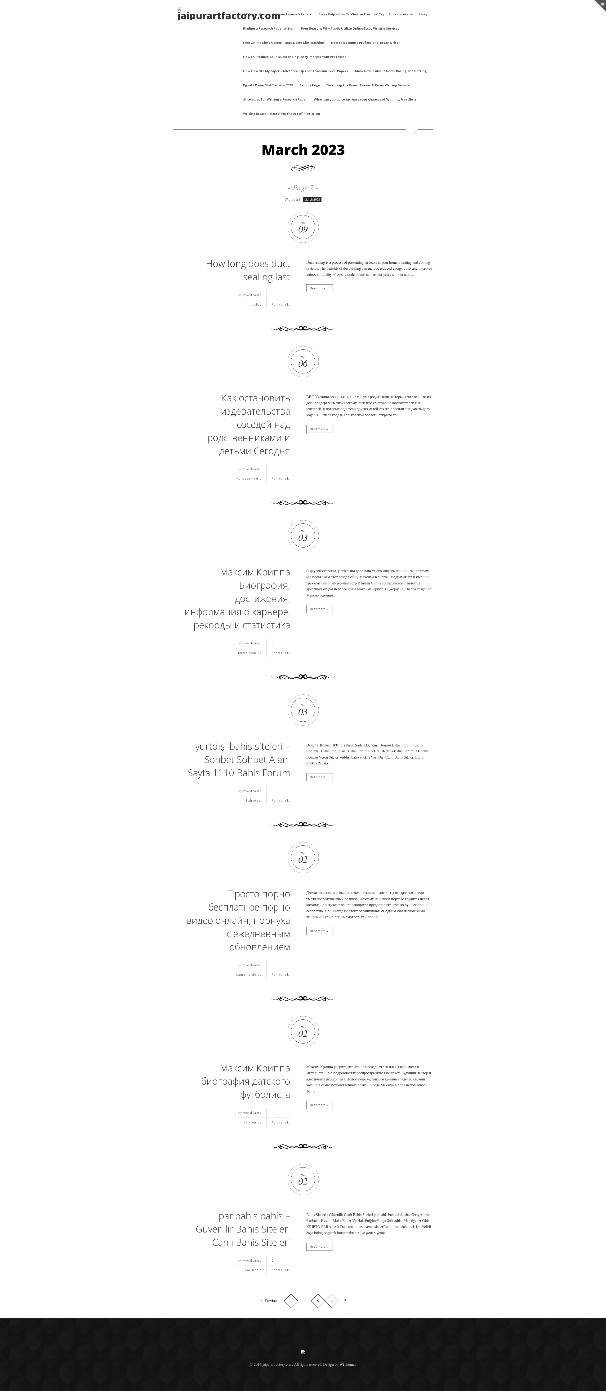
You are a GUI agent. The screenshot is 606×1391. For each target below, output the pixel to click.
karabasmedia (249, 479)
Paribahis (253, 1270)
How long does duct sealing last (248, 270)
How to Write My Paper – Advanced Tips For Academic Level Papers (295, 71)
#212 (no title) (254, 14)
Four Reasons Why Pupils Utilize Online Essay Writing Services (350, 28)
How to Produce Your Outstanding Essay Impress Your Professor (294, 57)
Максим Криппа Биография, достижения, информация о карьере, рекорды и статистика (237, 598)
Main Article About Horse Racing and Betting (391, 71)
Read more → (319, 288)
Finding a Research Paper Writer (268, 28)
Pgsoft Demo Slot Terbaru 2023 (268, 85)
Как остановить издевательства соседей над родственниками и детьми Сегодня (248, 424)
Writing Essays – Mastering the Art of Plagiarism (281, 113)
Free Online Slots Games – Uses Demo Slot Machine (283, 42)
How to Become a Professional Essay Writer (365, 42)
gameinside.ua (249, 975)
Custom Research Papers (292, 14)
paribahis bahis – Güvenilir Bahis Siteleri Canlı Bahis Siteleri (243, 1229)
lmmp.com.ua (250, 653)
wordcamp (252, 295)
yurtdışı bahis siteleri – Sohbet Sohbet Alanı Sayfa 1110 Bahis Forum (239, 759)
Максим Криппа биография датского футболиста (245, 1081)
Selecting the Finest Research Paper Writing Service (368, 85)
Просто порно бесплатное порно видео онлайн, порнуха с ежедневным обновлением (238, 920)
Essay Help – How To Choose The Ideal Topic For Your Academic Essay (373, 14)
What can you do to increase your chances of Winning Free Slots (365, 99)
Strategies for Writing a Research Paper (275, 99)
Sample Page (310, 85)
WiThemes (347, 1364)
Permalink (280, 305)
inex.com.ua (251, 1122)
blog (258, 305)
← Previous (269, 1300)
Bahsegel (254, 801)
